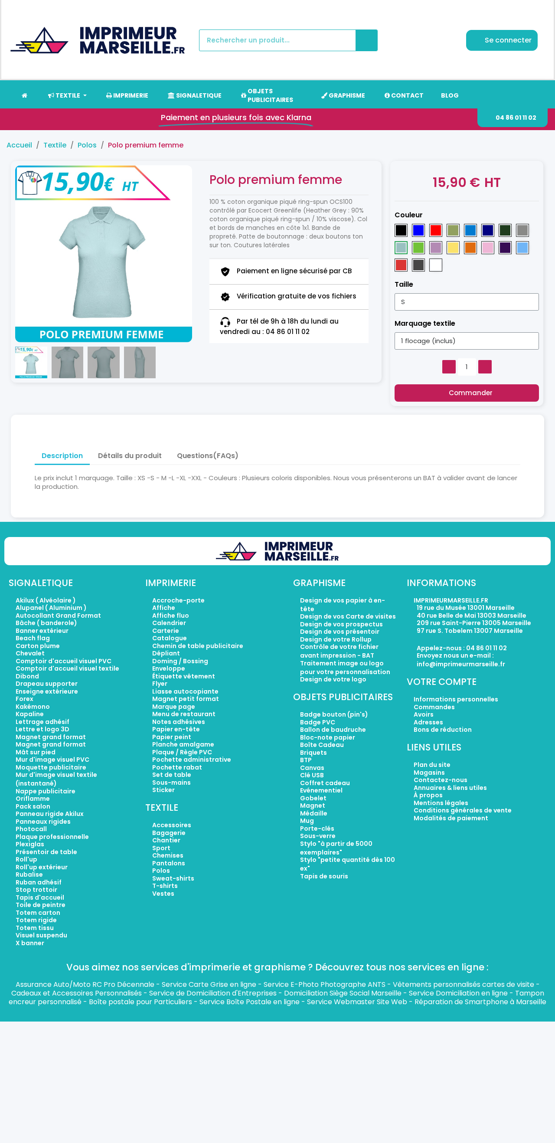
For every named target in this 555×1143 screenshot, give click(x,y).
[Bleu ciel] (522, 247)
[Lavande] (435, 247)
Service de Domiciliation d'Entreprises (213, 993)
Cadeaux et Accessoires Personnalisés (76, 993)
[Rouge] (435, 230)
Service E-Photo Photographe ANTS (324, 984)
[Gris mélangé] (522, 230)
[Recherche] (366, 40)
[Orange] (470, 247)
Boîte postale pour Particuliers (140, 1002)
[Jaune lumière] (453, 247)
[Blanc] (435, 265)
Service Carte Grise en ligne (209, 984)
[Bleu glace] (401, 247)
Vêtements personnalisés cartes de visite (463, 984)
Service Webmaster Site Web (357, 1002)
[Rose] (487, 247)
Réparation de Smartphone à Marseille (480, 1002)
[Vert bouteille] (505, 230)
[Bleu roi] (418, 230)
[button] (512, 117)
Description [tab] (62, 456)
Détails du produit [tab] (130, 456)
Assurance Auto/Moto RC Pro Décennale (85, 984)
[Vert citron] (418, 247)
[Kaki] (453, 230)
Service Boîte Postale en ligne (249, 1002)
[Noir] (401, 230)
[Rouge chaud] (401, 265)
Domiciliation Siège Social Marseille (343, 993)
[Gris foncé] (418, 265)
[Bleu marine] (487, 230)
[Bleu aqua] (470, 230)
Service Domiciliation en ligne (458, 993)
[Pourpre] (505, 247)
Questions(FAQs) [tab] (207, 456)
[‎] (24, 95)
